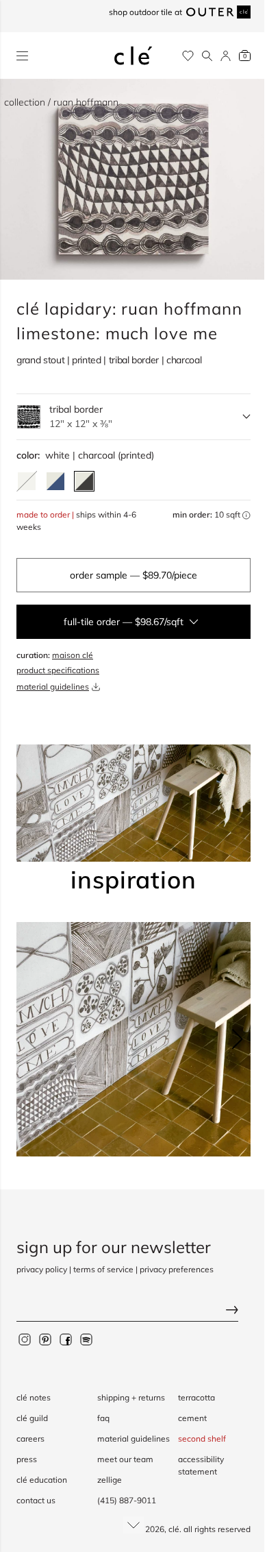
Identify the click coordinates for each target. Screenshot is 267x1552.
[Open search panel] (207, 56)
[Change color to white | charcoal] (84, 481)
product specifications (57, 670)
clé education (41, 1480)
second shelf (202, 1438)
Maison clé (72, 655)
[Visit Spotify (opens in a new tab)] (86, 1339)
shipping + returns (131, 1397)
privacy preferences (177, 1269)
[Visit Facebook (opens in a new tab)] (66, 1339)
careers (30, 1438)
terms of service (103, 1269)
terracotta (196, 1397)
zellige (109, 1480)
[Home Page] (133, 55)
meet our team (125, 1459)
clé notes (33, 1397)
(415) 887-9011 (126, 1500)
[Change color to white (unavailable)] (26, 481)
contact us (35, 1500)
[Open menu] (22, 56)
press (26, 1459)
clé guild (32, 1418)
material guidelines (52, 686)
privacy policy (41, 1269)
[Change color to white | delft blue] (55, 481)
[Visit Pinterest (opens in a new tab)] (45, 1339)
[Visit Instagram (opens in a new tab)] (24, 1339)
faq (103, 1418)
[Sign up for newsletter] (133, 1311)
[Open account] (225, 56)
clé (173, 1529)
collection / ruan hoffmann (61, 102)
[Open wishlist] (188, 56)
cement (192, 1418)
